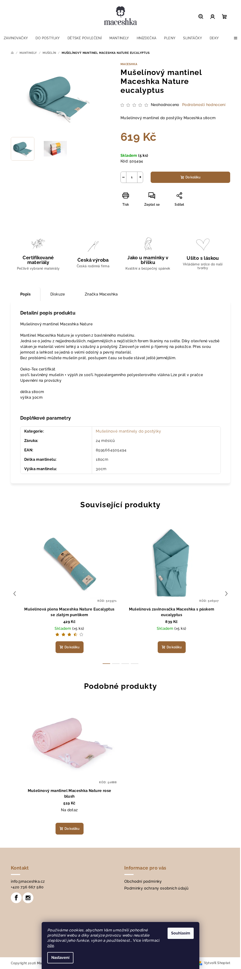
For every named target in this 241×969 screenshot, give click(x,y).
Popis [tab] (25, 294)
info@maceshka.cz (28, 881)
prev (14, 593)
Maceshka (128, 64)
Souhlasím (180, 933)
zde (50, 945)
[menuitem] (16, 38)
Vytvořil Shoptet (217, 963)
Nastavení (60, 957)
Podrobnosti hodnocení (203, 104)
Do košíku (193, 177)
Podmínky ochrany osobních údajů (156, 888)
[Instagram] (28, 897)
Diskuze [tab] (57, 294)
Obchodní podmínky (143, 881)
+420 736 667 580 (27, 887)
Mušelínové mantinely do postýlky (128, 431)
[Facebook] (16, 897)
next (226, 593)
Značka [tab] (101, 294)
